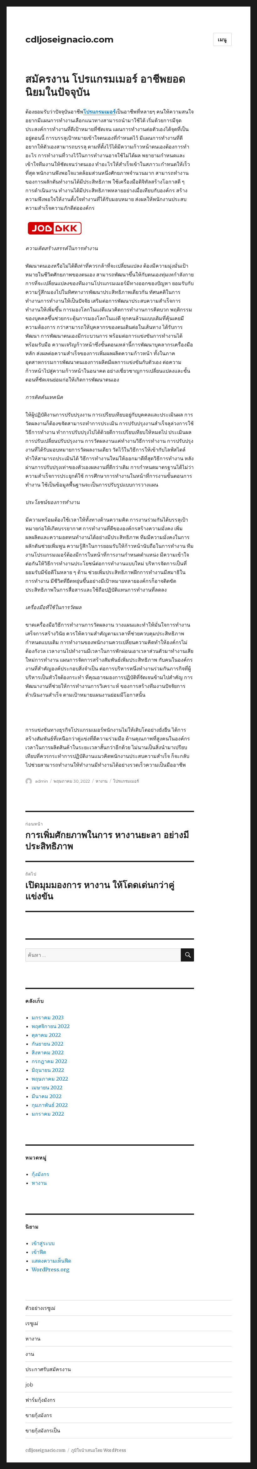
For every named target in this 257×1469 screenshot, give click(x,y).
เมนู (222, 40)
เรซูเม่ (31, 1323)
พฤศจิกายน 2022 (51, 1026)
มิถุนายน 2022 (48, 1070)
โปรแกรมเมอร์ (126, 781)
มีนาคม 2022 (46, 1096)
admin (41, 781)
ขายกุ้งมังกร (38, 1415)
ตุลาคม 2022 (46, 1035)
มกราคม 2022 (48, 1114)
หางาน (102, 781)
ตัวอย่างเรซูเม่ (40, 1308)
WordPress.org (50, 1269)
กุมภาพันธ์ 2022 (50, 1105)
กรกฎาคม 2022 (49, 1061)
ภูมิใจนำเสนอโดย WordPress (98, 1450)
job (29, 1385)
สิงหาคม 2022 (48, 1052)
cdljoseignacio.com (69, 39)
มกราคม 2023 (48, 1017)
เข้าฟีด (39, 1252)
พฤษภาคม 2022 (50, 1079)
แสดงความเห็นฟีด (51, 1261)
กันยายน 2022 (47, 1044)
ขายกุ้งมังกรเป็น (42, 1431)
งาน (29, 1354)
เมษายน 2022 (47, 1087)
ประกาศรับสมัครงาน (48, 1369)
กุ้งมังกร (40, 1174)
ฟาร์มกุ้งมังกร (40, 1400)
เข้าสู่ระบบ (43, 1243)
